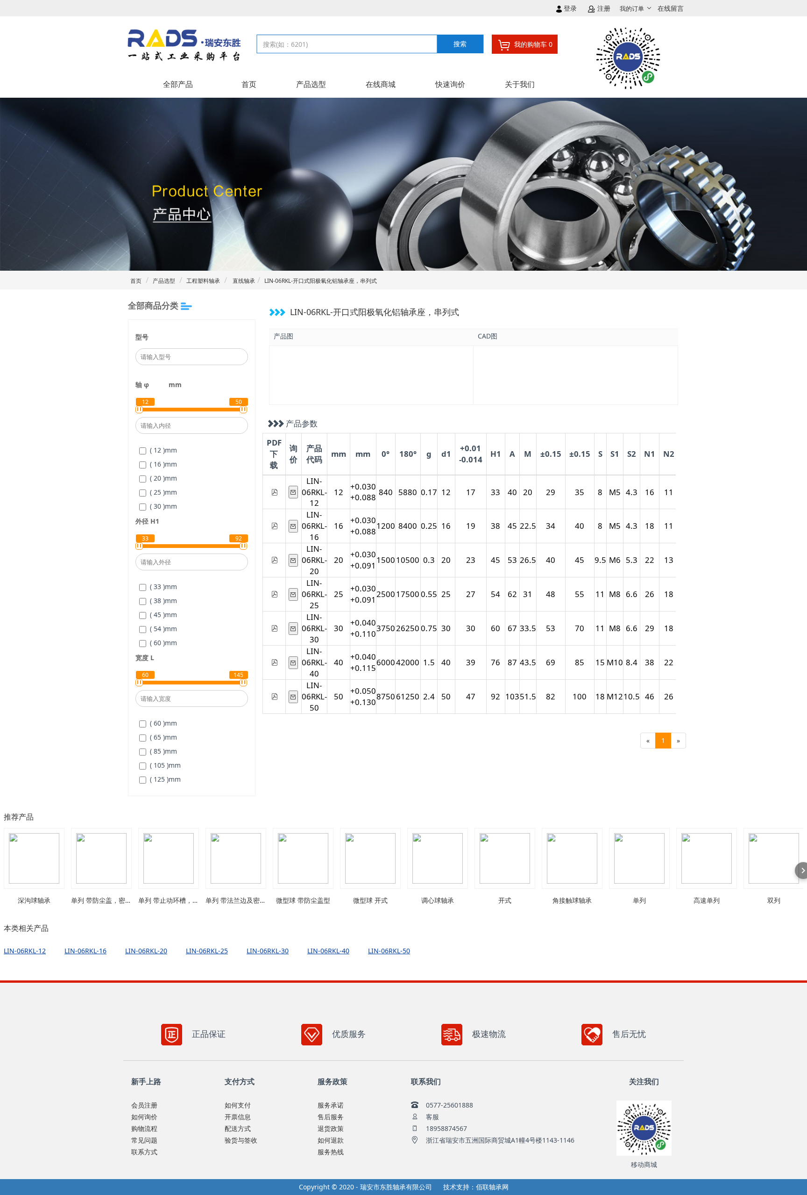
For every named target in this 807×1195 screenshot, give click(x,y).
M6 (615, 559)
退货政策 (331, 1128)
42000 (407, 662)
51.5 (528, 696)
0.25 (429, 525)
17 (470, 492)
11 (668, 492)
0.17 (429, 492)
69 (550, 662)
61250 (407, 696)
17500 (407, 594)
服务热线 (331, 1151)
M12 (615, 696)
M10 (615, 662)
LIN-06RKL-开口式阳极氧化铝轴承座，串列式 (320, 281)
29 (550, 492)
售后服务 (331, 1116)
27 (470, 594)
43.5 (528, 662)
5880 (407, 492)
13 (668, 559)
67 (512, 628)
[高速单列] (706, 858)
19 (470, 525)
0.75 (429, 628)
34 (550, 525)
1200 (385, 525)
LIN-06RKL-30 (314, 628)
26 (649, 594)
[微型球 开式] (370, 858)
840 (386, 492)
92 (495, 696)
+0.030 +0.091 (363, 560)
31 (527, 594)
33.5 (528, 628)
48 (550, 594)
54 (495, 594)
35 (579, 492)
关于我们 (520, 84)
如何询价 (144, 1116)
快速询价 (450, 84)
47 (470, 696)
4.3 (631, 492)
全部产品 (178, 84)
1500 (385, 559)
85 (579, 662)
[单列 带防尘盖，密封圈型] (101, 858)
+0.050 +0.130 (363, 696)
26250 (407, 628)
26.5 (528, 559)
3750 (385, 628)
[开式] (504, 858)
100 (580, 696)
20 (527, 492)
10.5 (631, 696)
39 (470, 662)
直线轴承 (243, 281)
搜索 (460, 43)
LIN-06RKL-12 (314, 492)
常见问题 (144, 1140)
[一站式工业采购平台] (189, 50)
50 (338, 696)
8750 (385, 696)
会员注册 (144, 1105)
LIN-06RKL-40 (314, 662)
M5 (615, 492)
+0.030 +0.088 (363, 492)
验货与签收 (241, 1140)
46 (649, 696)
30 (338, 628)
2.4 (429, 696)
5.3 (631, 559)
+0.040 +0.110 (363, 628)
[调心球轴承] (437, 858)
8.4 (631, 662)
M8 (615, 594)
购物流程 (144, 1128)
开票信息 (238, 1116)
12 (338, 492)
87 (512, 662)
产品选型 (311, 84)
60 (495, 628)
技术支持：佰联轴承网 (476, 1186)
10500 (407, 559)
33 (495, 492)
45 (512, 525)
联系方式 (144, 1151)
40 (512, 492)
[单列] (639, 858)
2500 (385, 594)
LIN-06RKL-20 (314, 559)
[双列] (773, 858)
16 (649, 492)
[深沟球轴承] (34, 858)
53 (512, 559)
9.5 (600, 559)
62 (512, 594)
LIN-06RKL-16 (314, 525)
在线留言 (671, 8)
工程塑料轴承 (203, 281)
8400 (407, 525)
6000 (385, 662)
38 (495, 525)
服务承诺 (331, 1105)
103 (512, 696)
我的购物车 (532, 44)
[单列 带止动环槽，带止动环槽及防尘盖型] (168, 858)
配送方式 (238, 1128)
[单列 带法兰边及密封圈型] (235, 858)
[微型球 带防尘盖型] (303, 858)
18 (649, 525)
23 (470, 559)
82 (550, 696)
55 (579, 594)
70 (579, 628)
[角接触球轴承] (572, 858)
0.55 (429, 594)
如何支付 (238, 1105)
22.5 (528, 525)
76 (495, 662)
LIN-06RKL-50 (314, 696)
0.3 (429, 559)
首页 (248, 84)
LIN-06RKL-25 (314, 594)
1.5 (429, 662)
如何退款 (331, 1140)
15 (600, 662)
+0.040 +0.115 (363, 662)
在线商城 (381, 84)
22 (649, 559)
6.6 (631, 594)
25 (338, 594)
